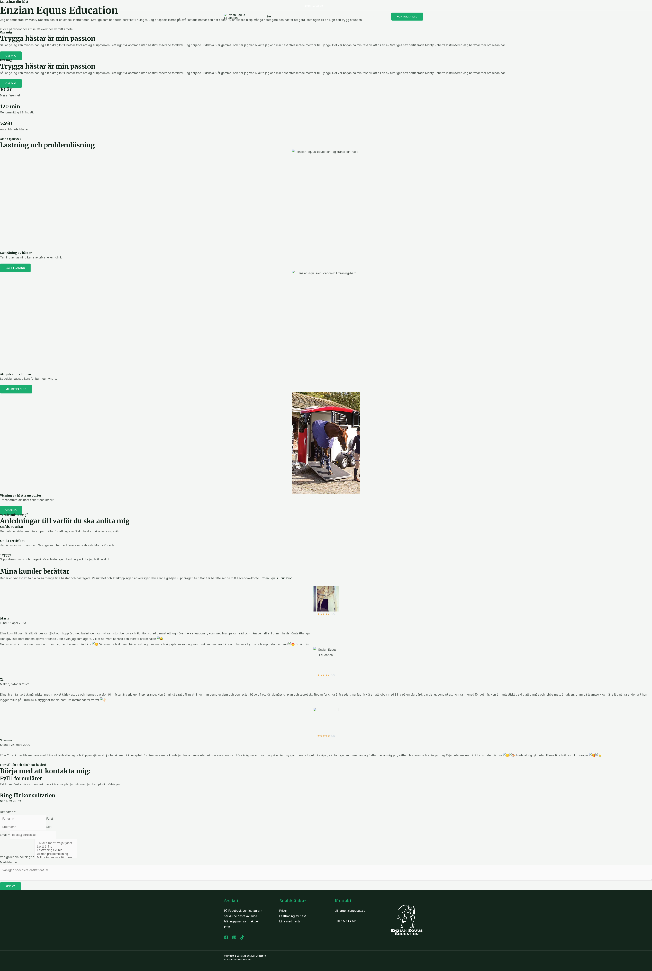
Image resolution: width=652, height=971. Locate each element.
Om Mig (348, 16)
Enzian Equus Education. (276, 578)
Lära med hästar (326, 16)
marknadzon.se (243, 959)
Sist (48, 827)
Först (49, 818)
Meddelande (8, 862)
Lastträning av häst (292, 16)
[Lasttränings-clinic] (56, 850)
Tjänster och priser (372, 16)
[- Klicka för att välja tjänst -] (56, 843)
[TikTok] (345, 6)
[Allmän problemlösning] (56, 854)
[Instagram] (337, 6)
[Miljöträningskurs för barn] (56, 857)
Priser (283, 910)
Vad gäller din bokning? (17, 857)
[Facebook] (328, 6)
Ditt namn (8, 812)
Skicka (10, 886)
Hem (270, 16)
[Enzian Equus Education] (237, 16)
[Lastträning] (56, 846)
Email (5, 835)
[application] (307, 16)
